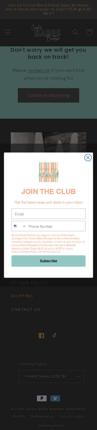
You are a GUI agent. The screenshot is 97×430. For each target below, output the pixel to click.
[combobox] (19, 226)
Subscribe (48, 260)
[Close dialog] (88, 157)
